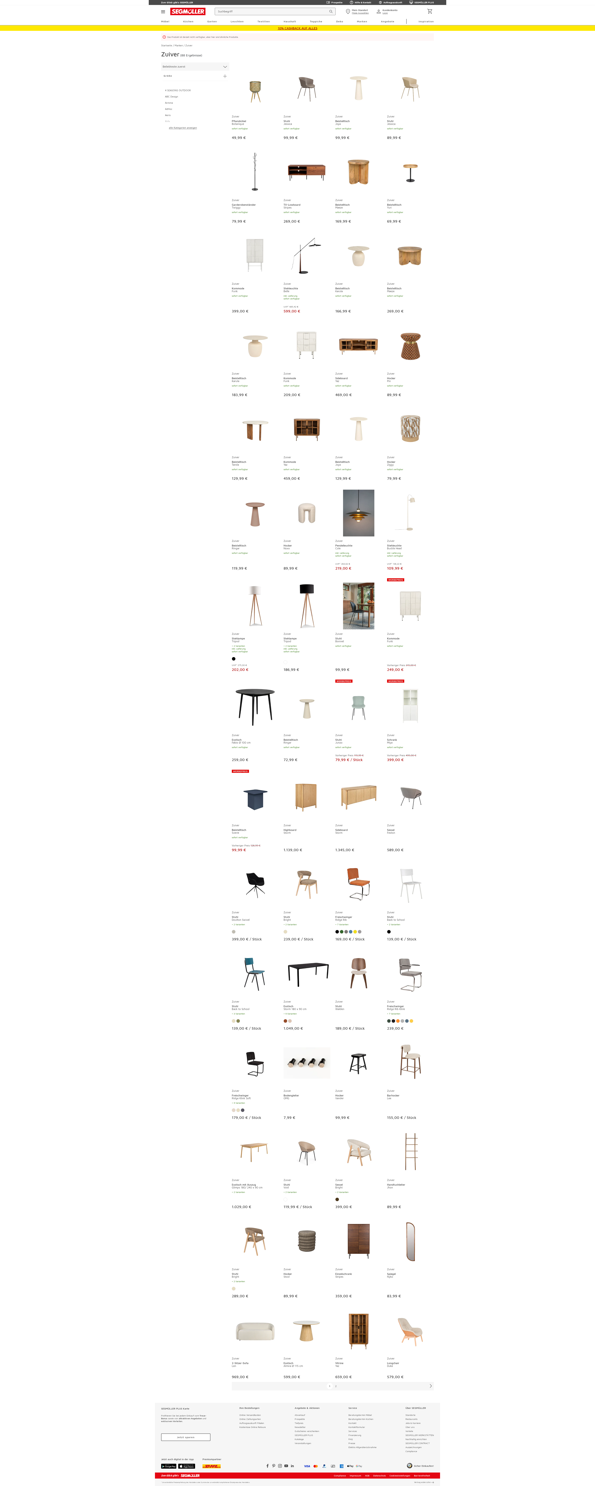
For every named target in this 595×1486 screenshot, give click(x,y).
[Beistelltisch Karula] (358, 255)
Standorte (410, 1415)
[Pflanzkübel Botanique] (255, 88)
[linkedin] (292, 1466)
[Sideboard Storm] (358, 795)
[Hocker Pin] (410, 345)
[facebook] (267, 1466)
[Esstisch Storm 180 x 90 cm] (307, 973)
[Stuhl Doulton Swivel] (255, 884)
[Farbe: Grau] (346, 932)
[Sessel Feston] (410, 795)
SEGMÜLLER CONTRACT (417, 1443)
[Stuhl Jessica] (307, 88)
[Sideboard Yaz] (358, 345)
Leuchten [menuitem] (237, 21)
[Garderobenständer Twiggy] (255, 172)
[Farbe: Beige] (285, 932)
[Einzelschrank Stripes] (358, 1241)
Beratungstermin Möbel (360, 1415)
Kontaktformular (356, 1427)
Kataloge (299, 1439)
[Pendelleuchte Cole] (358, 512)
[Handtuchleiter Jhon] (410, 1152)
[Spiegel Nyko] (410, 1241)
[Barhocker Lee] (410, 1062)
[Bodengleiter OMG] (307, 1062)
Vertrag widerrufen (422, 1482)
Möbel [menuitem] (165, 21)
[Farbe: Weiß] (285, 662)
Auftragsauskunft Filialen (251, 1423)
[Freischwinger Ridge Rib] (358, 884)
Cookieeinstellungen (400, 1475)
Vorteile (409, 1431)
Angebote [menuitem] (387, 21)
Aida (167, 121)
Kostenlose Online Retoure (252, 1427)
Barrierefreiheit (422, 1475)
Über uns (409, 1427)
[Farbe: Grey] (402, 1021)
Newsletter (300, 1427)
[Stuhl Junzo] (358, 705)
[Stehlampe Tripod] (255, 603)
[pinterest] (274, 1466)
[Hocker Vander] (358, 1062)
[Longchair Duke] (410, 1330)
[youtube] (286, 1466)
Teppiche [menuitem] (316, 21)
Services (352, 1431)
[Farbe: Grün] (342, 932)
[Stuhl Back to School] (410, 884)
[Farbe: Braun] (337, 1199)
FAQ (350, 1439)
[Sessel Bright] (358, 1152)
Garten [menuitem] (212, 21)
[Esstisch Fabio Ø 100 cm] (255, 705)
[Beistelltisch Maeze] (358, 172)
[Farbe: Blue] (407, 1021)
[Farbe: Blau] (351, 932)
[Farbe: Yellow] (411, 1021)
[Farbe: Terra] (243, 1110)
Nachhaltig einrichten (416, 1439)
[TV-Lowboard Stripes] (307, 172)
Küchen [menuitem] (188, 21)
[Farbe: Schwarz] (234, 659)
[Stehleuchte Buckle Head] (410, 512)
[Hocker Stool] (307, 1241)
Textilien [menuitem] (264, 21)
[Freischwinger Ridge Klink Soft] (255, 1062)
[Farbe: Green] (389, 1021)
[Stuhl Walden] (358, 973)
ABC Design (171, 96)
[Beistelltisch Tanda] (255, 429)
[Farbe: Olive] (238, 1021)
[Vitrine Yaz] (358, 1330)
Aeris (168, 115)
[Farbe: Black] (393, 1021)
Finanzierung (354, 1435)
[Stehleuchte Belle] (307, 255)
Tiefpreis (299, 1423)
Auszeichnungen (413, 1447)
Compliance (411, 1451)
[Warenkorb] (430, 11)
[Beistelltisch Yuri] (410, 172)
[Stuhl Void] (307, 1152)
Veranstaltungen (303, 1443)
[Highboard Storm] (307, 795)
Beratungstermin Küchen (360, 1419)
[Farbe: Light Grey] (359, 932)
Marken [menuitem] (362, 21)
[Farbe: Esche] (290, 1021)
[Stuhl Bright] (307, 884)
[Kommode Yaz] (307, 429)
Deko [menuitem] (339, 21)
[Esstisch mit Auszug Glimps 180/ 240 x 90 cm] (255, 1152)
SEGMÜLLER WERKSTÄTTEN (419, 1435)
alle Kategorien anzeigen (183, 127)
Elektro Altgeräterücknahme (362, 1447)
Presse (351, 1443)
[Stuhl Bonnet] (358, 603)
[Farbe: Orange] (398, 1021)
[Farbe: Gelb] (355, 932)
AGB (367, 1475)
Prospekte (336, 2)
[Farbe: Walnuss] (285, 1021)
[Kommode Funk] (255, 255)
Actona (169, 102)
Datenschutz (379, 1475)
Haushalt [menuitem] (290, 21)
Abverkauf (300, 1415)
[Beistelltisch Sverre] (255, 795)
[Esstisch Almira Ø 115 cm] (307, 1330)
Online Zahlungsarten (250, 1419)
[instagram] (280, 1466)
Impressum (355, 1475)
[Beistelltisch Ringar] (255, 512)
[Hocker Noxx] (307, 512)
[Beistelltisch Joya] (358, 88)
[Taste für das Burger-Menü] (163, 11)
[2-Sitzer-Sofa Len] (255, 1330)
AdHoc (168, 109)
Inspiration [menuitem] (426, 21)
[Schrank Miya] (410, 705)
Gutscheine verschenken (307, 1431)
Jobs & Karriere (413, 1423)
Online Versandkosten (250, 1415)
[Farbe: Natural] (234, 932)
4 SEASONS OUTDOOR (178, 90)
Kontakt (352, 1423)
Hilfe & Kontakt (363, 2)
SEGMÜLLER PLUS (424, 2)
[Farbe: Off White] (234, 1110)
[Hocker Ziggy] (410, 429)
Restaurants (411, 1419)
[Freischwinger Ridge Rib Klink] (410, 973)
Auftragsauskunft (392, 2)
